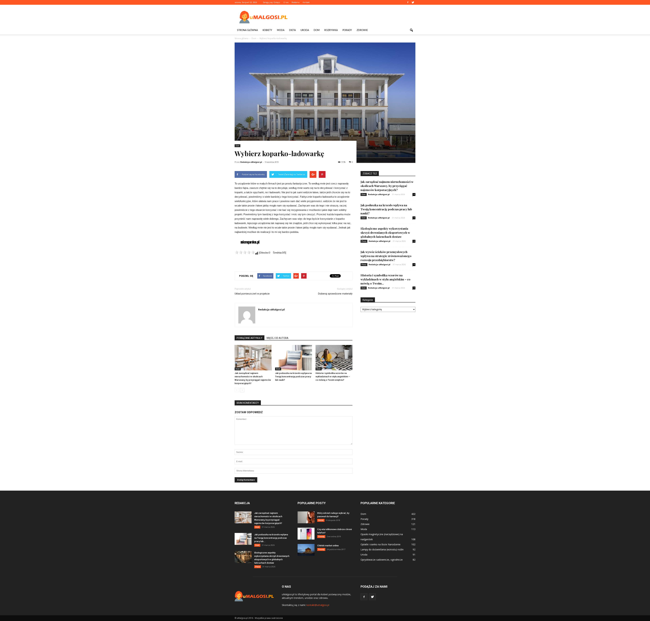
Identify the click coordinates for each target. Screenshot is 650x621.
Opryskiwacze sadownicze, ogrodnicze (382, 559)
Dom (317, 30)
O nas (285, 2)
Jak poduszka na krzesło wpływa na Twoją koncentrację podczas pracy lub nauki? (293, 376)
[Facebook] (407, 2)
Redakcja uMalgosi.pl (251, 162)
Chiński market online (328, 545)
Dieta (292, 30)
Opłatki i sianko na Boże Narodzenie (380, 544)
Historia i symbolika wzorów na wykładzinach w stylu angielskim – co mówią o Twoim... (385, 279)
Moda (280, 30)
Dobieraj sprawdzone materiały (335, 293)
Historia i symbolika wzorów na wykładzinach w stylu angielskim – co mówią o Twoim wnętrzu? (333, 376)
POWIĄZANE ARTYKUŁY (249, 338)
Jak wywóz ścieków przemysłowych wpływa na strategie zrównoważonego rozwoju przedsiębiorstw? (386, 256)
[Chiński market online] (306, 550)
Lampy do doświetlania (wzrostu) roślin (382, 549)
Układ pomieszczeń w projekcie (252, 293)
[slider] (245, 252)
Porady (347, 30)
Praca (364, 241)
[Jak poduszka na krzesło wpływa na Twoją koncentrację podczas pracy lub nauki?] (293, 357)
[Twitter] (412, 2)
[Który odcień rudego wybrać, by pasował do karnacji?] (306, 517)
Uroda (304, 30)
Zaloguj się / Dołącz (271, 2)
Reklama (295, 2)
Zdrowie (362, 30)
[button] (411, 30)
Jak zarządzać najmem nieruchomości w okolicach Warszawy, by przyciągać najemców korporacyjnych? (387, 186)
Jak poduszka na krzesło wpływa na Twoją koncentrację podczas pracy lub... (271, 538)
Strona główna (247, 30)
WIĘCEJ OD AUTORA (277, 338)
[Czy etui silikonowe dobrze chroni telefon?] (306, 534)
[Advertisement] (353, 17)
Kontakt (306, 2)
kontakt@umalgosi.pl (317, 605)
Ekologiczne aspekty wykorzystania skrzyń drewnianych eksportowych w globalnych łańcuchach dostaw (385, 232)
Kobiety (267, 30)
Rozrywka (331, 30)
